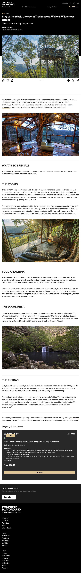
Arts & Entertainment (28, 7)
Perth (4, 565)
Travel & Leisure (74, 7)
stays (35, 420)
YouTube (5, 543)
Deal (10, 435)
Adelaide (5, 568)
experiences (45, 420)
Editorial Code (7, 528)
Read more (7, 460)
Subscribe (65, 3)
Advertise (5, 523)
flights (29, 420)
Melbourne (6, 556)
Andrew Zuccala (7, 28)
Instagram (5, 541)
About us (5, 520)
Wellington (5, 563)
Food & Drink (6, 7)
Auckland (5, 561)
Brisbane (5, 558)
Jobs (3, 525)
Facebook (5, 538)
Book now (39, 472)
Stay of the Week (10, 100)
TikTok (4, 545)
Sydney (4, 553)
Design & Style (52, 7)
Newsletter (6, 536)
